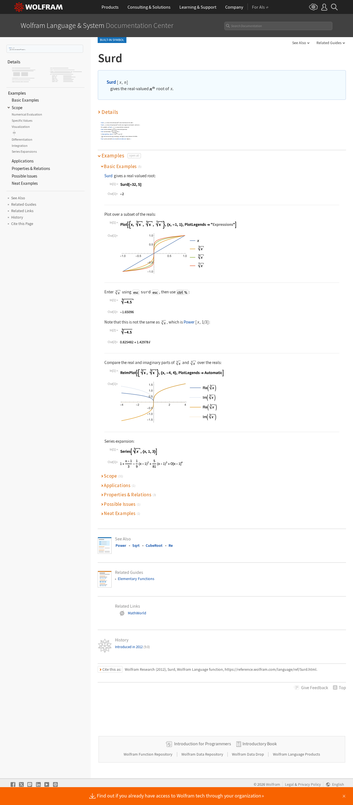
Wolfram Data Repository (202, 754)
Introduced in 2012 (132, 647)
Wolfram (273, 784)
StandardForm (105, 134)
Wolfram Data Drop (248, 754)
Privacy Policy (309, 784)
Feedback (314, 687)
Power (189, 322)
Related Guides (329, 42)
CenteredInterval (122, 139)
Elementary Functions (136, 578)
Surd (10, 48)
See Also (299, 42)
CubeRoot (154, 545)
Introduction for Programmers (202, 743)
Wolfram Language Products (296, 754)
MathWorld (137, 612)
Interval (114, 139)
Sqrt (136, 545)
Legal (289, 784)
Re (171, 545)
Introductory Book (259, 743)
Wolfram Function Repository (148, 754)
